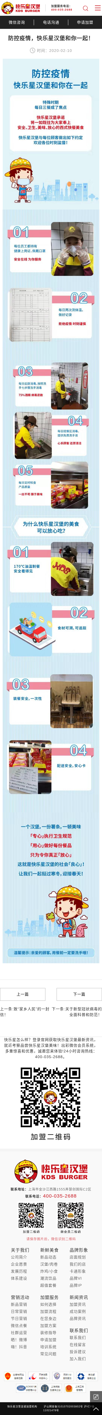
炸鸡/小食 (49, 1271)
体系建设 (19, 1278)
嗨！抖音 (19, 1347)
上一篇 (23, 994)
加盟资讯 (78, 1304)
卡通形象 (78, 1271)
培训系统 (48, 1347)
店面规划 (78, 1257)
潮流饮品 (48, 1278)
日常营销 (19, 1311)
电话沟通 (51, 22)
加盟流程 (48, 1311)
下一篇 (79, 994)
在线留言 (78, 1344)
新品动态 (48, 1257)
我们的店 (78, 1264)
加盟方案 (48, 1325)
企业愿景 (19, 1264)
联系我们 (78, 1337)
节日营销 (19, 1318)
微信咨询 (17, 22)
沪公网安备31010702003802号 (63, 1406)
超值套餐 (48, 1285)
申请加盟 (85, 22)
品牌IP (76, 1285)
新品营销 (19, 1304)
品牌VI (76, 1278)
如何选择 (48, 1304)
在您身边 (48, 1318)
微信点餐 (19, 1325)
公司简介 (19, 1257)
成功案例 (78, 1311)
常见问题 (48, 1354)
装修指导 (48, 1332)
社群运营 (19, 1332)
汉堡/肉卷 (49, 1264)
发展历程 (19, 1271)
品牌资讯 (78, 1318)
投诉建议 (78, 1351)
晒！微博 (19, 1340)
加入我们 (78, 1359)
